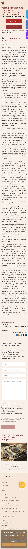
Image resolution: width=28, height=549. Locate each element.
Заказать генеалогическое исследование (14, 465)
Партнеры (21, 480)
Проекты (4, 482)
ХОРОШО (14, 545)
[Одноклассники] (19, 335)
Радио (3, 491)
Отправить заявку (8, 426)
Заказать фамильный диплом (10, 500)
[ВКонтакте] (17, 335)
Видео (3, 488)
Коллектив (4, 485)
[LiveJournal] (26, 335)
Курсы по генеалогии (7, 516)
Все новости (5, 330)
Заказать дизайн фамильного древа (11, 506)
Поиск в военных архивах (8, 498)
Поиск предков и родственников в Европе (13, 511)
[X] (23, 335)
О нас (3, 480)
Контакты (21, 488)
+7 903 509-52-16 (6, 522)
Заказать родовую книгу (8, 503)
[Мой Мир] (21, 335)
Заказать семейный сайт (8, 514)
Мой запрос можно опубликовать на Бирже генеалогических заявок (12, 404)
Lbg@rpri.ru (4, 526)
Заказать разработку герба (9, 508)
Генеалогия (10, 322)
